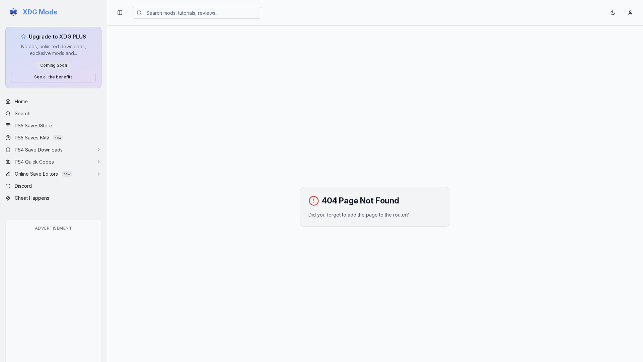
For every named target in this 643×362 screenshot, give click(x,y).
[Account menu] (630, 12)
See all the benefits (53, 76)
